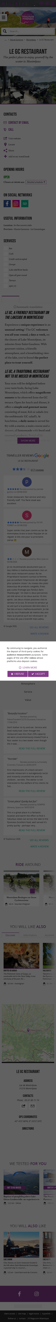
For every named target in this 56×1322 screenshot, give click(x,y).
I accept (40, 674)
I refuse (19, 674)
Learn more (30, 667)
